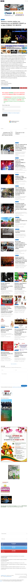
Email (3, 109)
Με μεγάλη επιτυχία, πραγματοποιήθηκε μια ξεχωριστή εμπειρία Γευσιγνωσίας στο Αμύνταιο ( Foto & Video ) (21, 207)
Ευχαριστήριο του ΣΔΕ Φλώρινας (19, 133)
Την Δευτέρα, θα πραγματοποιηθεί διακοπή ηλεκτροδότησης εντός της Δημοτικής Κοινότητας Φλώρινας (12, 556)
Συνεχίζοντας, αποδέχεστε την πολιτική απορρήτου (11, 112)
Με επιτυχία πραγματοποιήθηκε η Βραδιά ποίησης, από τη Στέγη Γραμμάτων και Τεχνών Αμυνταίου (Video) (20, 245)
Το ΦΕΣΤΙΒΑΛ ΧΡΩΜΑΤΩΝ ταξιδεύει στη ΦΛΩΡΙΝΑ (21, 221)
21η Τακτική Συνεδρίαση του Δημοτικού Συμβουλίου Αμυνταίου (10, 566)
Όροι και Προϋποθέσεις (23, 577)
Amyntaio (14, 41)
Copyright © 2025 (3, 575)
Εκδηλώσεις (2, 19)
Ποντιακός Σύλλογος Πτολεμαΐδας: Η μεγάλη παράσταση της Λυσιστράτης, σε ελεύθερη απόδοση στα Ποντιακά (7, 309)
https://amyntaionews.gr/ (7, 576)
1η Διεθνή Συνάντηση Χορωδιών (20, 231)
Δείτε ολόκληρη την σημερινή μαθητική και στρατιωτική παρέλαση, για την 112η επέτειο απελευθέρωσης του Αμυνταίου (20, 191)
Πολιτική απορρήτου (23, 576)
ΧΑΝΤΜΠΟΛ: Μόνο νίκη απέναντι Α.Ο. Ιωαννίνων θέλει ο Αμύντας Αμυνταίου (7, 134)
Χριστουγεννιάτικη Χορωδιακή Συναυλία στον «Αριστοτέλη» (7, 354)
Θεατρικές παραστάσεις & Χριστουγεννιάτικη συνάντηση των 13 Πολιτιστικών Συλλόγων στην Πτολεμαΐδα (20, 286)
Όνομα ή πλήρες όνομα (6, 105)
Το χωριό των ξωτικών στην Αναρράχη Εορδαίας (20, 307)
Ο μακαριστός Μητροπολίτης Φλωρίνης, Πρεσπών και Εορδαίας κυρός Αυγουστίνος (13, 568)
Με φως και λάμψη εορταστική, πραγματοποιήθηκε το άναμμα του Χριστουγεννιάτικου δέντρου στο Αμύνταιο (20, 163)
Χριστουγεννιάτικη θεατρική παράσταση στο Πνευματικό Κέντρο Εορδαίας (21, 354)
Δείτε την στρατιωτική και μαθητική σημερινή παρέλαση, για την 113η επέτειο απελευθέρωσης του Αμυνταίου (21, 147)
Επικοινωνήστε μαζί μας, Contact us (21, 575)
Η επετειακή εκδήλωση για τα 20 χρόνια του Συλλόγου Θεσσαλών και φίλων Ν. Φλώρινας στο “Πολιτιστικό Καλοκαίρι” (14, 560)
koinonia (2, 128)
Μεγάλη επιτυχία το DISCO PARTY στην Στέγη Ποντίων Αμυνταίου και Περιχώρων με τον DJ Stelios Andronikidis (21, 260)
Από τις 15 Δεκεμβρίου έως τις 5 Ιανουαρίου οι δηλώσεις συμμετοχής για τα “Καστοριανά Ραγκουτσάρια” (21, 332)
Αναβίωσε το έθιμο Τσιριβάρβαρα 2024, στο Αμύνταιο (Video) (20, 178)
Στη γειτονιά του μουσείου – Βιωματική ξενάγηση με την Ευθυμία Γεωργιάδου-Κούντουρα (13, 564)
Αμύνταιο (17, 142)
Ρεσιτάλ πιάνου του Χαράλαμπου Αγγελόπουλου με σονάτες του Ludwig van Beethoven (7, 286)
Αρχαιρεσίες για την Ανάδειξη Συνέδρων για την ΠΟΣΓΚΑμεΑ (9, 562)
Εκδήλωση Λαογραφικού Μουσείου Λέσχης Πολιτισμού (6, 331)
